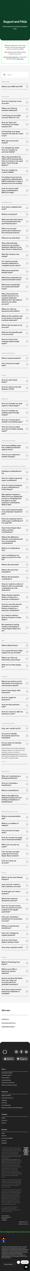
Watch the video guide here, (11, 57)
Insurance (4, 1140)
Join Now (4, 1135)
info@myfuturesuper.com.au (10, 754)
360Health (4, 1143)
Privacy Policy (4, 1218)
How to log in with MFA (7, 1138)
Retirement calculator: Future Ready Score (12, 1107)
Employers (4, 1100)
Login (3, 1133)
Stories (3, 1118)
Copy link (4, 761)
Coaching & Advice (6, 1080)
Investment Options (6, 1075)
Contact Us (4, 1120)
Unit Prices (4, 1103)
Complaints (4, 1220)
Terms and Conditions (6, 1217)
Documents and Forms (7, 1098)
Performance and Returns (8, 1082)
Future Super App (6, 1105)
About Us (4, 1123)
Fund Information (5, 1215)
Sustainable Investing (7, 1073)
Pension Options (6, 1077)
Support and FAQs (6, 1095)
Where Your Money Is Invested (9, 1085)
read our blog (20, 59)
